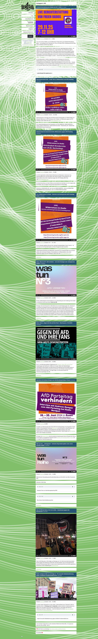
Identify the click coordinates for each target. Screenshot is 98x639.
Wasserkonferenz (29, 26)
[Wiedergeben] (37, 36)
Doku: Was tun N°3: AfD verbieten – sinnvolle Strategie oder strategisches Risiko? (55, 262)
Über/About (30, 12)
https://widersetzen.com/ (56, 120)
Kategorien (31, 29)
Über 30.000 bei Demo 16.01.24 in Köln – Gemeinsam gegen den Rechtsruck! (53, 510)
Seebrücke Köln (55, 565)
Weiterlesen (38, 257)
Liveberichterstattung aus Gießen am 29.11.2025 (51, 7)
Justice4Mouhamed (29, 18)
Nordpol (28, 42)
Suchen (30, 36)
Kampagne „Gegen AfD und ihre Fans (64, 364)
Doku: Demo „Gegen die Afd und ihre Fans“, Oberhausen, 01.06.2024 (54, 323)
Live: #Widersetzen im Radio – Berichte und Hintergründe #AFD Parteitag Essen (55, 195)
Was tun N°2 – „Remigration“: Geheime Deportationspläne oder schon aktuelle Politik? (54, 444)
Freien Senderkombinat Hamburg (27, 44)
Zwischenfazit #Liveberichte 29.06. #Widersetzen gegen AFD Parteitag (54, 132)
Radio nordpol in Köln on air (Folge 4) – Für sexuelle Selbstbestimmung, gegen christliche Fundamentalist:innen (55, 574)
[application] (56, 36)
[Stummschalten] (71, 36)
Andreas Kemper (45, 436)
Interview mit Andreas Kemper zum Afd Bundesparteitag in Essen (55, 380)
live (32, 15)
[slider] (74, 36)
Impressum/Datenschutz (28, 32)
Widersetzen (54, 428)
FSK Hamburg (72, 431)
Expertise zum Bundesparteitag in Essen (65, 437)
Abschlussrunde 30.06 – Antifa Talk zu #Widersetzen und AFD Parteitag (55, 80)
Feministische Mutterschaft (30, 22)
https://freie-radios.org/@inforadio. (66, 65)
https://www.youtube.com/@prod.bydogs (57, 629)
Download (42, 38)
